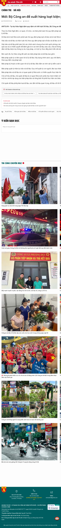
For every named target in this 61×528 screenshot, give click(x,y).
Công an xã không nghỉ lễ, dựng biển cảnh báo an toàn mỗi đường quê (22, 420)
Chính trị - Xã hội (25, 5)
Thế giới (33, 5)
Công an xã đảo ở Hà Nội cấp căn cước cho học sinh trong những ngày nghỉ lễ (25, 333)
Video (46, 5)
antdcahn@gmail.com (51, 497)
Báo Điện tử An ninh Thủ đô (3, 3)
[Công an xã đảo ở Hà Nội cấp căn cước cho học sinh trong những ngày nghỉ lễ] (29, 312)
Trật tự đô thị (15, 5)
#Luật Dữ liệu (8, 111)
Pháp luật (40, 5)
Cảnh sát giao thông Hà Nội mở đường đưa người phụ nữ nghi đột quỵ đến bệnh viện (27, 248)
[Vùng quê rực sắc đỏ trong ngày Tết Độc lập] (29, 185)
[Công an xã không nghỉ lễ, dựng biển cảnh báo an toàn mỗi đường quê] (29, 399)
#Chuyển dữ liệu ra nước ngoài (46, 111)
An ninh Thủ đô (15, 2)
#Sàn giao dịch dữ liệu (20, 111)
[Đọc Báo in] (41, 2)
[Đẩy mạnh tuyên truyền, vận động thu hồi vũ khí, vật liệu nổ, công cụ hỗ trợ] (29, 270)
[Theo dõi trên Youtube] (35, 2)
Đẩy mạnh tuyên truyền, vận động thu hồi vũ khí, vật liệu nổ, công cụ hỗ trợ (24, 290)
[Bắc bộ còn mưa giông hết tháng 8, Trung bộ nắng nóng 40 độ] (29, 441)
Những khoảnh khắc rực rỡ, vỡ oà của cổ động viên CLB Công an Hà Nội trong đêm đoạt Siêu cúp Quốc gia (29, 376)
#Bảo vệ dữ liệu (32, 111)
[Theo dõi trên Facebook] (33, 2)
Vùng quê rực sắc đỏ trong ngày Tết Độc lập (15, 206)
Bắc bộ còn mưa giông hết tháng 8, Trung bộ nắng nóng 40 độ (20, 462)
